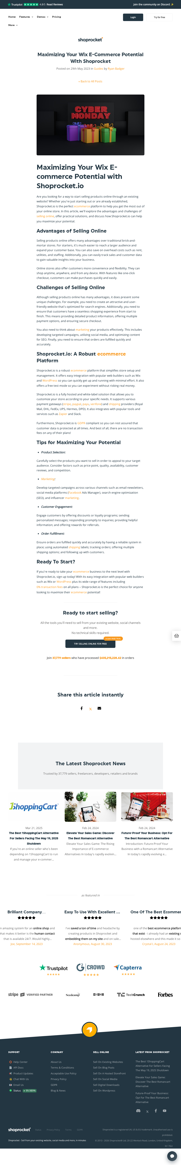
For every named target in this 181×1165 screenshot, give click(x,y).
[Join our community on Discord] (138, 1112)
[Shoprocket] (90, 1032)
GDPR (81, 423)
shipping (114, 404)
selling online (45, 216)
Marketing (47, 479)
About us (56, 1062)
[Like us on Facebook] (155, 1112)
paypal (76, 404)
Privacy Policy (58, 1079)
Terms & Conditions (62, 1067)
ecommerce (82, 206)
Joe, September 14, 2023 (19, 944)
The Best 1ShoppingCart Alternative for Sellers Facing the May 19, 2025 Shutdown (153, 1066)
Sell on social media (105, 1079)
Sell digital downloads (106, 1085)
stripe (67, 404)
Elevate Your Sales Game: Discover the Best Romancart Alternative (153, 1082)
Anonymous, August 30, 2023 (85, 944)
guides (98, 69)
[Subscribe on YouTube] (164, 1112)
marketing (82, 330)
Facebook (75, 492)
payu (86, 404)
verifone (95, 404)
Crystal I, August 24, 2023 (151, 944)
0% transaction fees (50, 587)
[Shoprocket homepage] (19, 1129)
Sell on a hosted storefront (109, 1073)
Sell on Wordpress (104, 1090)
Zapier (63, 414)
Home (12, 17)
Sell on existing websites (108, 1062)
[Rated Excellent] (22, 4)
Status (38, 1129)
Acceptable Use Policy (63, 1073)
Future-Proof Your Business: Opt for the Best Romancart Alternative (152, 1097)
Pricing (56, 17)
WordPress (49, 380)
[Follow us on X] (147, 1112)
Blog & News (58, 1090)
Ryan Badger (116, 69)
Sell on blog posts (103, 1067)
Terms (68, 1129)
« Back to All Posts (90, 81)
